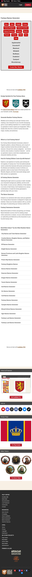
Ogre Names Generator (8, 313)
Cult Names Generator (8, 295)
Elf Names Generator (7, 244)
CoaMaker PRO (21, 89)
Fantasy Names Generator (9, 300)
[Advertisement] (16, 81)
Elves (6, 24)
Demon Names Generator (9, 269)
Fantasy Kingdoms (9, 28)
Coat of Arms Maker (8, 109)
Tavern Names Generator (9, 282)
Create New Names (16, 67)
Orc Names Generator (8, 291)
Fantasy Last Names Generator (11, 318)
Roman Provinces (9, 31)
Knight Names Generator (9, 249)
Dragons (7, 35)
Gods (20, 35)
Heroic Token (16, 1)
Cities (12, 24)
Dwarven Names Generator (9, 273)
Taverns (14, 35)
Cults (16, 38)
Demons (19, 31)
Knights (18, 24)
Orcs (26, 35)
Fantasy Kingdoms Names (9, 264)
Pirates (25, 24)
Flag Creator (6, 1)
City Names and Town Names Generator (13, 233)
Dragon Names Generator (9, 278)
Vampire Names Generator (9, 304)
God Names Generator (8, 286)
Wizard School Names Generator (11, 309)
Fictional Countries (22, 28)
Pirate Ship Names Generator (10, 260)
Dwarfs (26, 31)
